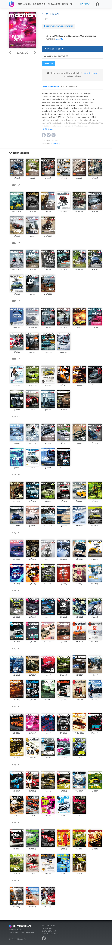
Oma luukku (24, 4)
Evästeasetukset (50, 934)
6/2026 (59, 39)
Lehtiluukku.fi (22, 926)
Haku (65, 4)
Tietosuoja (47, 929)
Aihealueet (54, 4)
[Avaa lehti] (16, 166)
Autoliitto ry (55, 143)
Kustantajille (49, 931)
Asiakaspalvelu (16, 930)
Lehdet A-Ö (39, 4)
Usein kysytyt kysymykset (22, 932)
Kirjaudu (85, 4)
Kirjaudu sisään (90, 73)
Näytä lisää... (47, 129)
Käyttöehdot (48, 926)
